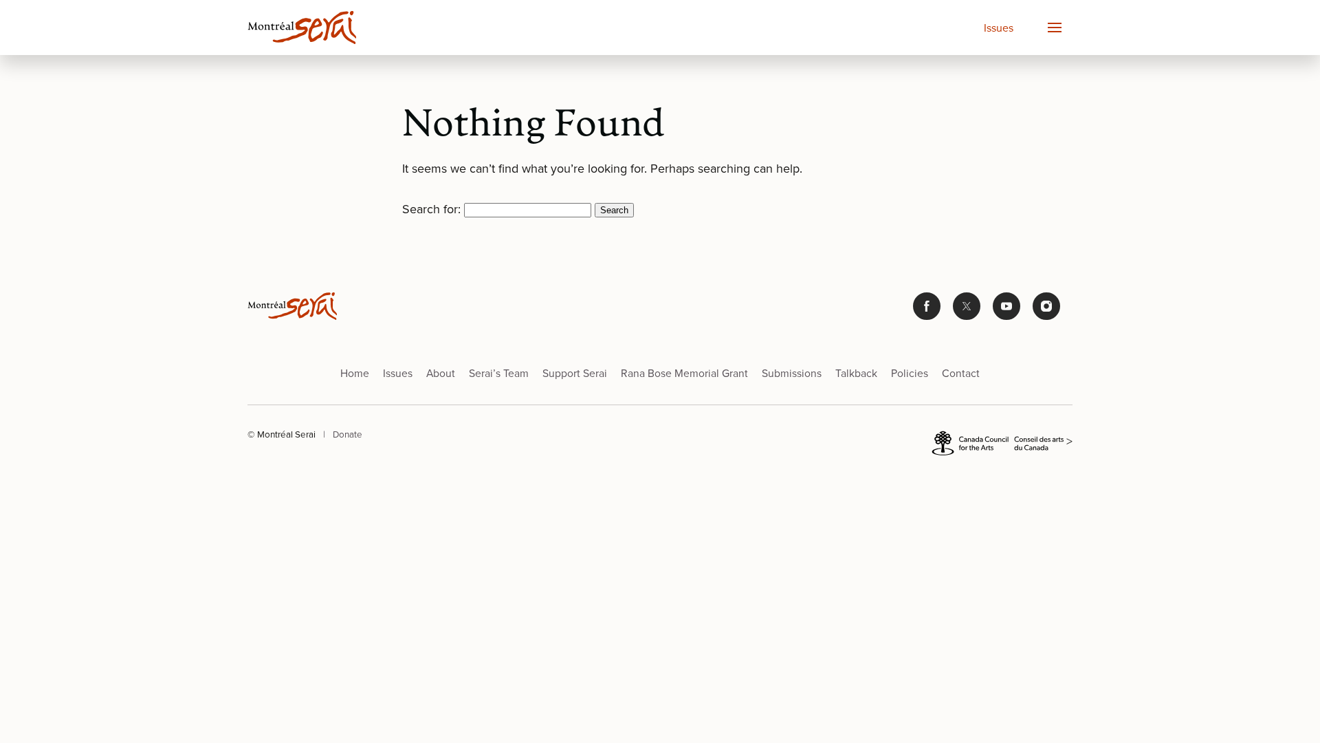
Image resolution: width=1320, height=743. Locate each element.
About (440, 372)
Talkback (856, 372)
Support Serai (574, 372)
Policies (909, 372)
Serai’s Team (499, 372)
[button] (1053, 27)
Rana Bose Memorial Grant (684, 372)
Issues (998, 27)
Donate (347, 433)
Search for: (431, 208)
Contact (961, 372)
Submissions (792, 372)
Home (354, 372)
